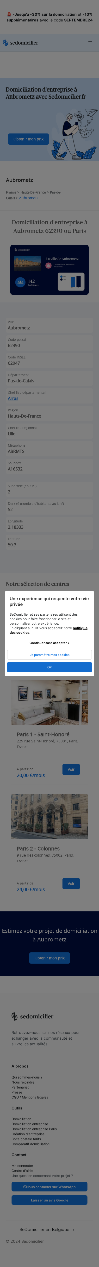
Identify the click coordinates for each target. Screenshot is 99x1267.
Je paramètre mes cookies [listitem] (49, 655)
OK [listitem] (49, 667)
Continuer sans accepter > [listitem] (50, 643)
